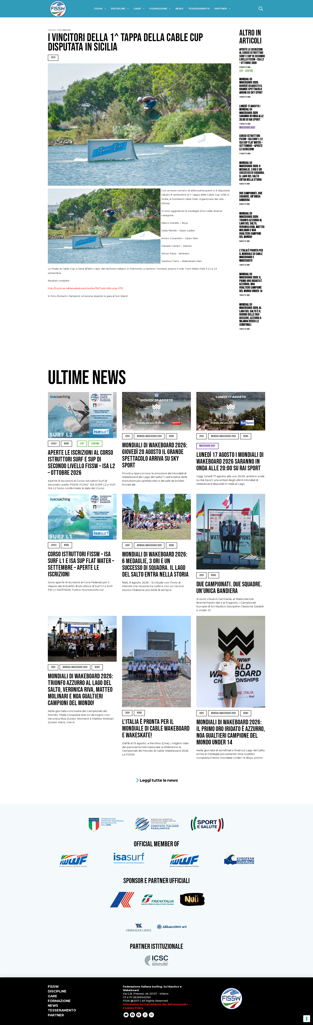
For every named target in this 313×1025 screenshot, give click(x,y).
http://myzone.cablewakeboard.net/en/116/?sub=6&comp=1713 (85, 288)
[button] (260, 8)
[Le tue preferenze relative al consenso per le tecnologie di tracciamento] (306, 1018)
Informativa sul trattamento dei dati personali (154, 1004)
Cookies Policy (133, 1008)
